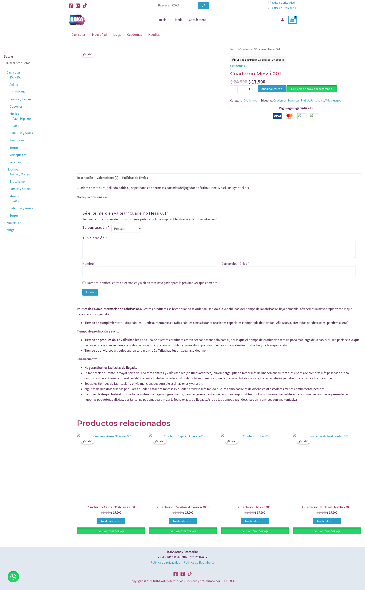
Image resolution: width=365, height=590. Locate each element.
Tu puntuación (95, 227)
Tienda (177, 20)
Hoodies (154, 35)
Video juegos (333, 100)
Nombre (89, 264)
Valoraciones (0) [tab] (107, 178)
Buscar (8, 56)
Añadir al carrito (271, 89)
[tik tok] (189, 574)
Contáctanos (197, 20)
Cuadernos (134, 35)
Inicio (163, 20)
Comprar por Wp (113, 531)
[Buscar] (203, 5)
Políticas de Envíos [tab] (135, 178)
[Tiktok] (85, 5)
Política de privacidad (282, 2)
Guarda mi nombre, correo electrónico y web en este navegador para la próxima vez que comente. (151, 283)
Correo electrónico (235, 264)
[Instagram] (77, 5)
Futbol (305, 100)
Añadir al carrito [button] (110, 521)
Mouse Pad (99, 35)
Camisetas (79, 35)
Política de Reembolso (283, 8)
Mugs (117, 35)
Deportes (294, 100)
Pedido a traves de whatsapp (313, 89)
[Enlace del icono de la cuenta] (282, 19)
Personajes (317, 100)
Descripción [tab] (85, 178)
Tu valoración (94, 238)
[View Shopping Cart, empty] (292, 20)
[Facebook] (70, 5)
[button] (13, 576)
